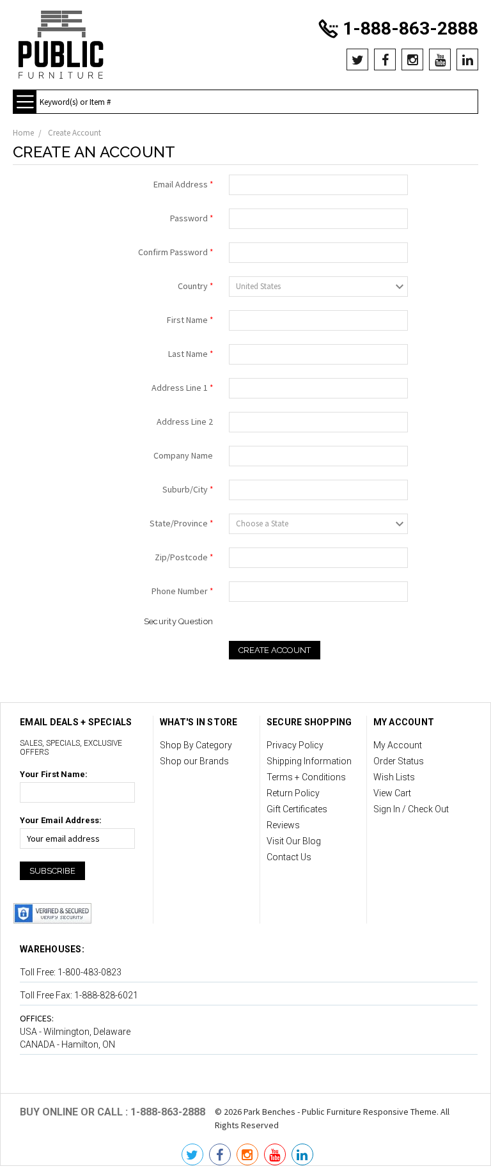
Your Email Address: (61, 820)
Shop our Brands (194, 761)
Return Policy (293, 793)
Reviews (283, 825)
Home (23, 132)
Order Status (398, 761)
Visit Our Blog (294, 841)
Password (191, 218)
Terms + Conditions (306, 777)
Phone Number (182, 591)
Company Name (183, 455)
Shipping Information (309, 761)
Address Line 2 (185, 421)
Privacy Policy (295, 745)
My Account (397, 745)
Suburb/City (187, 489)
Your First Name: (54, 774)
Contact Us (289, 857)
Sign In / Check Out (411, 809)
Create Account (74, 132)
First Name (190, 320)
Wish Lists (394, 777)
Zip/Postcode (184, 557)
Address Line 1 (182, 387)
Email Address (183, 184)
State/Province (181, 523)
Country (195, 286)
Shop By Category (196, 745)
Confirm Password (175, 252)
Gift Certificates (297, 809)
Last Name (190, 353)
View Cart (392, 793)
